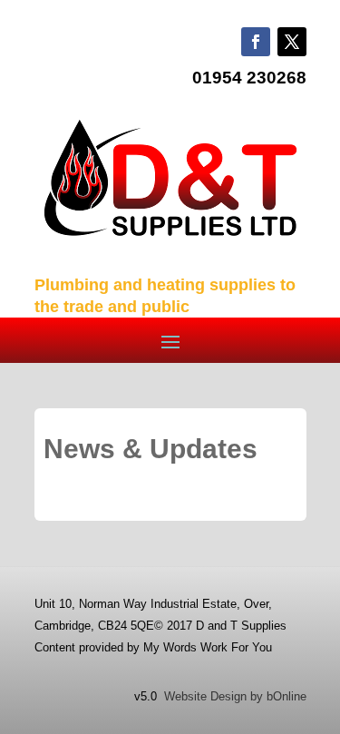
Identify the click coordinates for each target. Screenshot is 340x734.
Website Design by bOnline (235, 696)
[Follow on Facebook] (255, 41)
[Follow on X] (291, 41)
